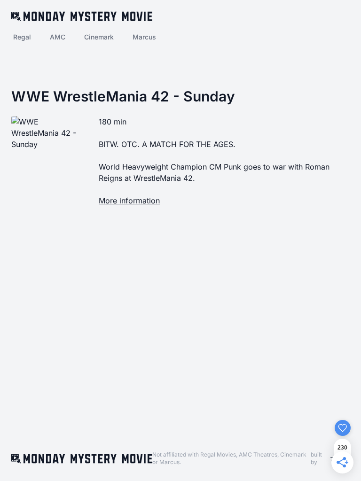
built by (316, 458)
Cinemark (99, 37)
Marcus (144, 37)
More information (129, 200)
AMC (57, 37)
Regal (22, 37)
